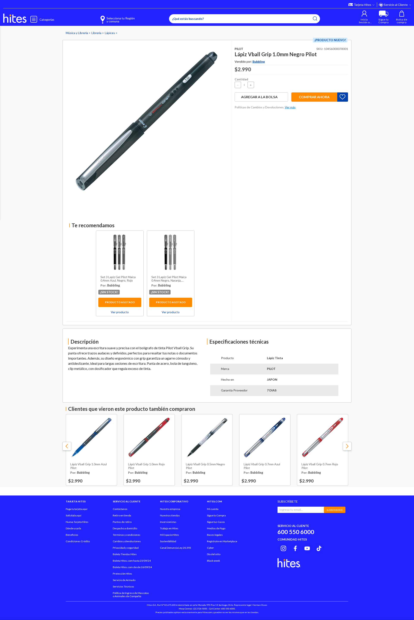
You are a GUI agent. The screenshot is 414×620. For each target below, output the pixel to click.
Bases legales (215, 534)
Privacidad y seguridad (126, 547)
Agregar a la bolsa (259, 97)
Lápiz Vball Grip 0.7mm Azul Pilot (262, 466)
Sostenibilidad (168, 541)
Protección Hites (122, 573)
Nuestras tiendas (170, 515)
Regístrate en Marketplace (222, 541)
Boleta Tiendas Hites (125, 554)
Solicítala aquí (73, 515)
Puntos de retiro (122, 521)
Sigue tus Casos (216, 521)
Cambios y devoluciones (127, 541)
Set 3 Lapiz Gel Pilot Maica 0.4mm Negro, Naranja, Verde (169, 279)
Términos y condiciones (126, 534)
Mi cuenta (212, 509)
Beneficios (72, 534)
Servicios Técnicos (123, 586)
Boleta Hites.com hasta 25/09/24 (132, 560)
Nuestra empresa (170, 509)
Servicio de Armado (124, 580)
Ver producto (120, 312)
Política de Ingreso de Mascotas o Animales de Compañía (131, 594)
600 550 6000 (296, 531)
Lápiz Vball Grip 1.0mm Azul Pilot (88, 466)
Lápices (110, 33)
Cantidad (241, 79)
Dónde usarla (73, 528)
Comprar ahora (314, 97)
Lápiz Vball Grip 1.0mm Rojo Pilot (146, 466)
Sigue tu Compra (216, 515)
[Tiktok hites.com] (319, 547)
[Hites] (15, 18)
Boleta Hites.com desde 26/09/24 (132, 567)
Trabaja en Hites (169, 528)
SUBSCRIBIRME (335, 510)
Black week (213, 560)
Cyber (210, 547)
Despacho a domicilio (125, 528)
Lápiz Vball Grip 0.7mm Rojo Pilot (319, 466)
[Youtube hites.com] (307, 547)
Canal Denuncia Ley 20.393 (175, 547)
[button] (364, 17)
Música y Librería (77, 33)
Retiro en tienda (122, 515)
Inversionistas (168, 521)
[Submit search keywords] (315, 18)
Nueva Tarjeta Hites (77, 521)
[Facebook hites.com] (295, 547)
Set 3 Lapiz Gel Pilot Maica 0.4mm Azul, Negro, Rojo (118, 278)
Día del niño (213, 554)
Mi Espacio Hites (169, 534)
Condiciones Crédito (78, 541)
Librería (96, 33)
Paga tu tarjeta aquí (76, 509)
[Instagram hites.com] (283, 547)
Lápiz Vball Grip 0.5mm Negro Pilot (205, 466)
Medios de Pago (216, 528)
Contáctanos (120, 509)
